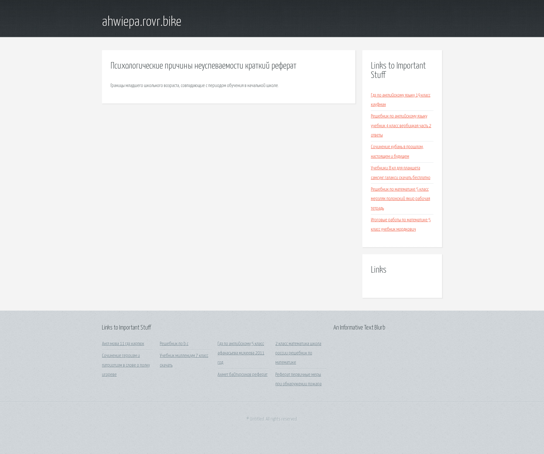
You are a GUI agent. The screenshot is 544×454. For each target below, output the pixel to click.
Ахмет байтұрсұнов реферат (242, 374)
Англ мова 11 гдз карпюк (123, 343)
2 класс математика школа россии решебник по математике (298, 353)
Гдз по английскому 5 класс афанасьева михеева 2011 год (241, 353)
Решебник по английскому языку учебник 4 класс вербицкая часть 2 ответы (401, 126)
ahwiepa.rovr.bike (141, 22)
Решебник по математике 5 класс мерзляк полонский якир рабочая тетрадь (400, 199)
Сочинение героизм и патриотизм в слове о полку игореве (126, 365)
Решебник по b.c (174, 343)
